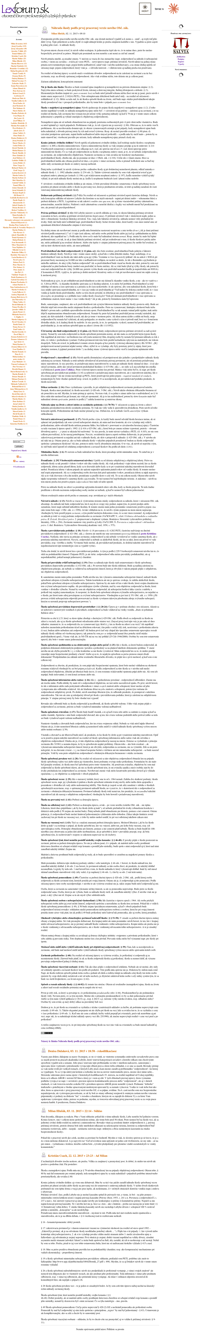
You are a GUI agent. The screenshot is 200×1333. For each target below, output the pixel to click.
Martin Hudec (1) (18, 399)
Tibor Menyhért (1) (19, 245)
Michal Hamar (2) (19, 150)
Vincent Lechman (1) (19, 364)
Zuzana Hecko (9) (19, 76)
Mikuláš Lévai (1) (19, 250)
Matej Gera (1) (18, 391)
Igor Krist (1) (19, 342)
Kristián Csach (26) (19, 56)
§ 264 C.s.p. (97, 998)
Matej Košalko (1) (19, 215)
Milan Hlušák (58, 33)
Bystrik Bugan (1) (19, 369)
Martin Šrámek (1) (19, 351)
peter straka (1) (19, 359)
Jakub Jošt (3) (19, 130)
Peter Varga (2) (19, 165)
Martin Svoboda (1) (19, 289)
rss (20, 457)
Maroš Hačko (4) (19, 110)
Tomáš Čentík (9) (18, 73)
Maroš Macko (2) (19, 143)
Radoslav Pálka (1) (19, 252)
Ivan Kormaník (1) (19, 242)
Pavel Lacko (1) (19, 260)
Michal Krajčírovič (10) (19, 71)
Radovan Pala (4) (18, 98)
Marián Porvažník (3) (19, 125)
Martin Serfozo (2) (19, 178)
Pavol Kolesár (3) (19, 128)
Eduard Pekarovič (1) (19, 222)
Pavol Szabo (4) (19, 103)
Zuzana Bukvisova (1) (19, 297)
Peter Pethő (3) (18, 135)
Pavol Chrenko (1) (19, 322)
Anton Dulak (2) (19, 163)
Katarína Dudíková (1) (19, 424)
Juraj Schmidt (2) (19, 190)
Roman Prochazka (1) (19, 282)
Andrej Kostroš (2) (19, 173)
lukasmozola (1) (19, 202)
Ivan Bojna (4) (18, 115)
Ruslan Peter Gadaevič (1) (19, 225)
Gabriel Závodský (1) (19, 279)
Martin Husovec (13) (19, 63)
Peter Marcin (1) (19, 265)
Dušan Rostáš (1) (18, 207)
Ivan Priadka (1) (19, 349)
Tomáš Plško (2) (19, 185)
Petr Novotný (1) (19, 366)
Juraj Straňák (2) (19, 140)
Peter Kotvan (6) (19, 91)
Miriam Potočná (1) (19, 379)
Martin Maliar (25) (19, 58)
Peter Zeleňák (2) (19, 155)
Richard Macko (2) (19, 168)
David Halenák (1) (19, 304)
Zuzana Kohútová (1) (19, 337)
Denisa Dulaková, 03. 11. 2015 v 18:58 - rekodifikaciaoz (82, 1051)
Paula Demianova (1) (19, 277)
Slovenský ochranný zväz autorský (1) (19, 220)
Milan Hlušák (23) (19, 61)
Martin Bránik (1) (19, 374)
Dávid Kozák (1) (19, 414)
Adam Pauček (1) (18, 284)
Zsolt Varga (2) (19, 170)
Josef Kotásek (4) (19, 105)
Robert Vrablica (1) (19, 210)
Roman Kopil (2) (19, 192)
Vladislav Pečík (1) (19, 416)
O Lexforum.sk (19, 466)
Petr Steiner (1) (19, 267)
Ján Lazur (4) (19, 118)
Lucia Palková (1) (19, 292)
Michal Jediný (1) (18, 356)
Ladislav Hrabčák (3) (19, 123)
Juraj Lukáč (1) (19, 404)
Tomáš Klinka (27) (19, 53)
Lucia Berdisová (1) (19, 257)
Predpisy (181, 59)
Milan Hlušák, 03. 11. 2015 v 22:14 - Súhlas (75, 1111)
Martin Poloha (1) (19, 230)
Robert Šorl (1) (19, 262)
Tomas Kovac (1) (19, 327)
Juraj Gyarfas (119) (19, 46)
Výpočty (181, 64)
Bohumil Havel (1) (19, 386)
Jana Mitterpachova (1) (19, 389)
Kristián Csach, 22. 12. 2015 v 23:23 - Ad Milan (77, 1156)
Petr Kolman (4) (19, 108)
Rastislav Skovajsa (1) (19, 255)
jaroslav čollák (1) (19, 309)
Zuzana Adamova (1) (19, 339)
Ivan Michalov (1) (19, 361)
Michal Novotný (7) (19, 81)
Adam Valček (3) (19, 133)
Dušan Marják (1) (19, 376)
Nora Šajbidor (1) (19, 247)
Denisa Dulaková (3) (19, 138)
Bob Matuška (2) (19, 180)
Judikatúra (181, 56)
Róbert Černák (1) (19, 381)
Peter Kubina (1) (19, 401)
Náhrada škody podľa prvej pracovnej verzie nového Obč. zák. (90, 28)
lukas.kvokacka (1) (19, 396)
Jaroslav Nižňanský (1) (19, 212)
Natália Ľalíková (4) (19, 101)
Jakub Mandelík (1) (19, 235)
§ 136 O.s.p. (80, 998)
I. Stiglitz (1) (19, 317)
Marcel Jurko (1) (19, 411)
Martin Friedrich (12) (19, 66)
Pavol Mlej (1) (19, 334)
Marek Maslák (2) (19, 153)
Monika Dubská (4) (19, 113)
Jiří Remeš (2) (19, 195)
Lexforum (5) (19, 96)
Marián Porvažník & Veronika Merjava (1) (19, 227)
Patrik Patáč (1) (19, 324)
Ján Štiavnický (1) (19, 299)
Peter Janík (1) (18, 269)
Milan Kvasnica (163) (19, 43)
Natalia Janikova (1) (19, 409)
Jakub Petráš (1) (19, 312)
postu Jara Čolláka (64, 369)
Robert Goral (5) (19, 93)
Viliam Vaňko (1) (19, 302)
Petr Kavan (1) (18, 232)
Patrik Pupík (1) (19, 200)
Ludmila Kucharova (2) (19, 197)
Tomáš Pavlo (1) (19, 421)
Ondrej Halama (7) (19, 78)
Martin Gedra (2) (19, 175)
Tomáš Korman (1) (19, 237)
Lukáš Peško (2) (19, 145)
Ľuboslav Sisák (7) (19, 83)
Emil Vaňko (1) (19, 329)
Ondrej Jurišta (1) (19, 406)
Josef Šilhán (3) (19, 120)
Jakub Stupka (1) (19, 205)
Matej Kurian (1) (19, 344)
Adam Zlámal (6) (19, 88)
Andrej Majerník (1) (19, 294)
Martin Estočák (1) (19, 332)
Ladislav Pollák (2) (19, 160)
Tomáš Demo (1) (19, 419)
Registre (181, 61)
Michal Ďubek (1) (19, 240)
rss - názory (20, 461)
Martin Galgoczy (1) (19, 319)
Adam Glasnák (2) (19, 187)
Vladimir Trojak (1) (19, 274)
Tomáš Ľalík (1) (19, 217)
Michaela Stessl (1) (19, 314)
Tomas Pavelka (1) (19, 307)
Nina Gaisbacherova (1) (19, 287)
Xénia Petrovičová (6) (19, 86)
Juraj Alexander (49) (19, 48)
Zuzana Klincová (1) (19, 346)
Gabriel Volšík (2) (19, 183)
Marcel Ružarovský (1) (19, 371)
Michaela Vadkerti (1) (19, 384)
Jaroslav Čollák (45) (19, 51)
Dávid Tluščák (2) (19, 148)
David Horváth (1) (19, 394)
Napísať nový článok (19, 450)
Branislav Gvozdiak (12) (19, 68)
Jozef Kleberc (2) (19, 158)
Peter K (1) (19, 354)
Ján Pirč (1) (19, 272)
